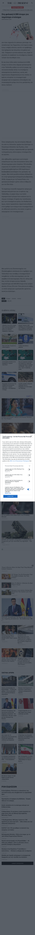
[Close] (31, 436)
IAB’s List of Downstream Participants (19, 461)
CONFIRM (10, 496)
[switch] (28, 469)
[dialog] (17, 468)
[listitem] (17, 466)
